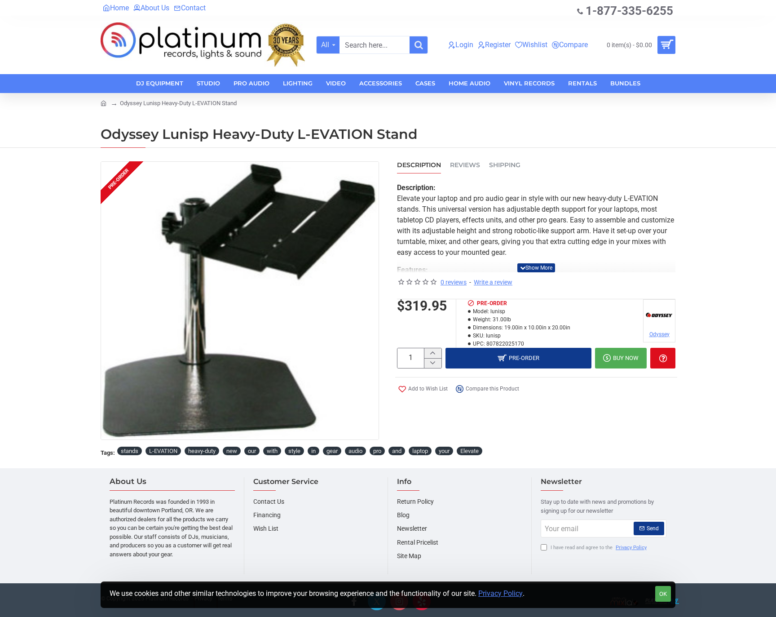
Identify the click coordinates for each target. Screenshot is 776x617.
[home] (103, 103)
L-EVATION (163, 451)
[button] (536, 267)
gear (332, 451)
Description (419, 165)
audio (355, 451)
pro (377, 451)
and (396, 451)
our (252, 451)
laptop (420, 451)
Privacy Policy (500, 593)
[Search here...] (419, 44)
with (272, 451)
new (231, 451)
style (294, 451)
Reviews (465, 165)
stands (129, 451)
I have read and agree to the (598, 547)
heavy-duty (202, 451)
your (444, 451)
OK (663, 593)
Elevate (469, 451)
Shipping (504, 165)
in (313, 451)
